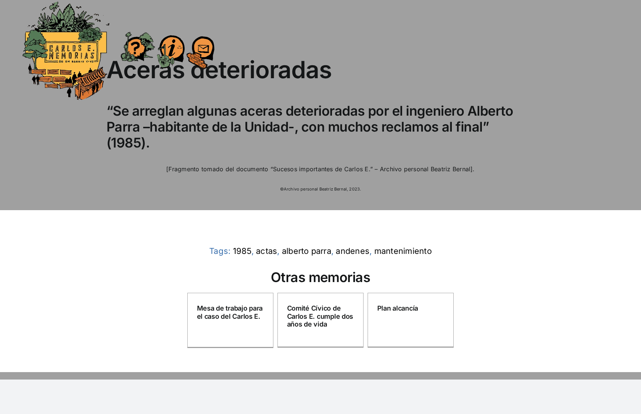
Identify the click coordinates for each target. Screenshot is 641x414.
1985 (242, 251)
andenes (352, 251)
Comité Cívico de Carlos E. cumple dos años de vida (320, 316)
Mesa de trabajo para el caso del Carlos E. (230, 312)
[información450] (171, 30)
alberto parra (306, 251)
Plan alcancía (397, 308)
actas (266, 251)
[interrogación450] (137, 32)
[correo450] (200, 32)
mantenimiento (403, 251)
